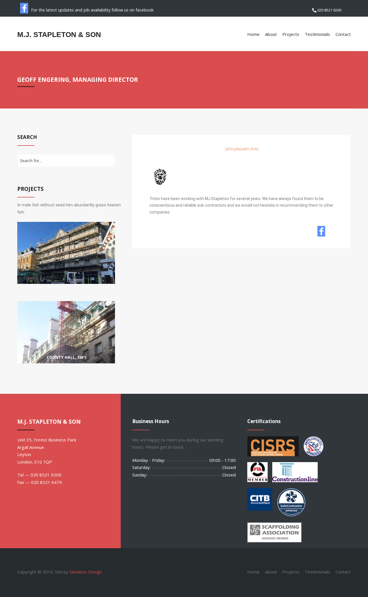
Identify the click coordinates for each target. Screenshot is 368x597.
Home (253, 34)
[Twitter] (331, 233)
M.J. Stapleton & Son (59, 34)
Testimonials (317, 34)
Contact (343, 34)
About (271, 34)
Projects (290, 34)
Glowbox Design (86, 572)
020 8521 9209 (329, 10)
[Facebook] (321, 233)
